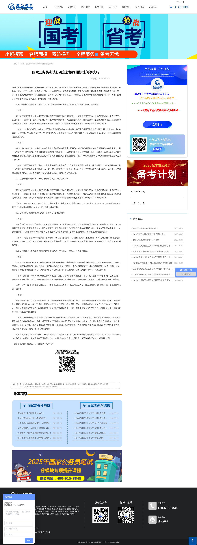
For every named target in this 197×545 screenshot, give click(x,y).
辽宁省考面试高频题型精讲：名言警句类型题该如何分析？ (34, 423)
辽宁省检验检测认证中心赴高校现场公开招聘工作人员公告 (153, 275)
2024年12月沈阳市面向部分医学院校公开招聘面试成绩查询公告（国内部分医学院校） (153, 280)
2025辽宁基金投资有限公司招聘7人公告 (149, 234)
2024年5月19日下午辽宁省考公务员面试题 (91, 428)
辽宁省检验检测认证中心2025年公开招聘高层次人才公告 (158, 98)
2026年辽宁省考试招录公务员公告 (152, 94)
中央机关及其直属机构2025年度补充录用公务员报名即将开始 (153, 246)
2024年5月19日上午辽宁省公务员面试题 (91, 423)
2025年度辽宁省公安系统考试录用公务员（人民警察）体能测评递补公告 (153, 257)
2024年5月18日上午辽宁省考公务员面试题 (91, 413)
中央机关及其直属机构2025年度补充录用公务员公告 (153, 252)
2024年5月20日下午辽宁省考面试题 (89, 438)
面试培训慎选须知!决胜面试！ (145, 228)
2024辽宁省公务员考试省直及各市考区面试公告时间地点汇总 (155, 103)
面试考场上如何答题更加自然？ (31, 413)
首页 (15, 64)
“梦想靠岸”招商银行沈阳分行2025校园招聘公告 (152, 263)
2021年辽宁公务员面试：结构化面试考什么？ (34, 438)
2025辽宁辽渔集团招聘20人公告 (146, 240)
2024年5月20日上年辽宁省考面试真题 (90, 433)
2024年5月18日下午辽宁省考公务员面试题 (91, 418)
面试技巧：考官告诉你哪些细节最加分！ (34, 433)
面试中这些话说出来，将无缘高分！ (33, 418)
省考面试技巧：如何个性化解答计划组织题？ (34, 428)
